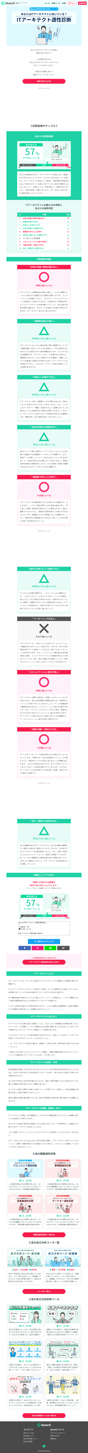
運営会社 (53, 1439)
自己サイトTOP (28, 1433)
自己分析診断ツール (30, 1439)
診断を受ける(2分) (44, 81)
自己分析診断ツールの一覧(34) (44, 1415)
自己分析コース (28, 1436)
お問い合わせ (54, 1436)
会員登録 (82, 3)
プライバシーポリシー (57, 1433)
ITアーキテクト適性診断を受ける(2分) (44, 962)
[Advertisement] (44, 105)
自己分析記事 (27, 1441)
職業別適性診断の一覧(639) (44, 1235)
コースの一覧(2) (44, 1291)
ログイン (71, 3)
